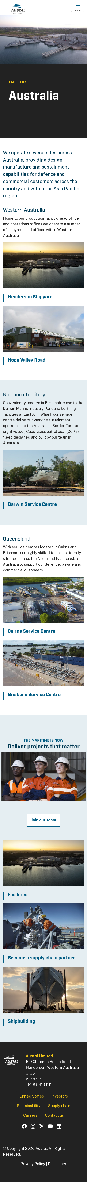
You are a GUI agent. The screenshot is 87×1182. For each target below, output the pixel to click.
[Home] (17, 8)
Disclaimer (57, 1164)
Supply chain (59, 1105)
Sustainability (29, 1105)
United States (31, 1096)
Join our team (43, 820)
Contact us (54, 1115)
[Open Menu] (77, 7)
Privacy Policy (32, 1164)
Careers (30, 1115)
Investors (60, 1096)
